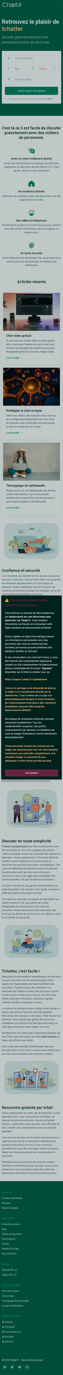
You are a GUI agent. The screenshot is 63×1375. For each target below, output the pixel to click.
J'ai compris (31, 772)
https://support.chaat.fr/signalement (26, 679)
